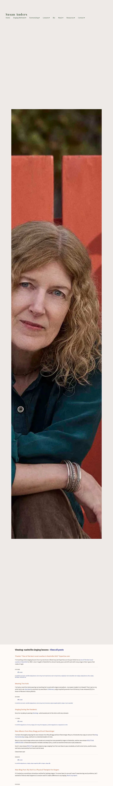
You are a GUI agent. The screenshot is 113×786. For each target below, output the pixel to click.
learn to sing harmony (56, 675)
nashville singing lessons (31, 675)
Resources (70, 18)
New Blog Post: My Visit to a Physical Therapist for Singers (37, 770)
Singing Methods (19, 18)
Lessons (46, 18)
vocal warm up (23, 677)
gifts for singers (61, 703)
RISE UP (29, 746)
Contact (81, 18)
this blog (35, 713)
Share (21, 672)
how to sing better (70, 675)
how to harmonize (46, 703)
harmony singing (30, 724)
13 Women (50, 689)
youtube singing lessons (52, 724)
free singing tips (43, 724)
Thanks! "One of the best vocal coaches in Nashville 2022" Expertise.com (42, 656)
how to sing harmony (46, 675)
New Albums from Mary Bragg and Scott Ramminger (34, 731)
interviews (28, 689)
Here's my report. (72, 775)
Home (8, 18)
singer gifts (48, 763)
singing (28, 763)
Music (60, 18)
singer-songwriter (54, 703)
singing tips (63, 675)
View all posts (57, 649)
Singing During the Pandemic (26, 709)
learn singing (77, 675)
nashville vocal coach (20, 675)
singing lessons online (85, 675)
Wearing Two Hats (22, 683)
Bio (54, 18)
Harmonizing (33, 18)
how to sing (39, 675)
